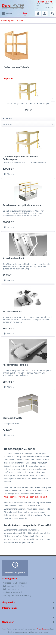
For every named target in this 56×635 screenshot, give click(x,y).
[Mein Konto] (45, 13)
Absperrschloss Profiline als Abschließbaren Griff (25, 497)
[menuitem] (7, 13)
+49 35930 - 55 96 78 (44, 2)
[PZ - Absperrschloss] (28, 298)
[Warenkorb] (26, 13)
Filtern (8, 118)
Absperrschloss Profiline (15, 364)
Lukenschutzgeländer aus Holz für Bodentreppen (28, 103)
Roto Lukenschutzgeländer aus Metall (22, 205)
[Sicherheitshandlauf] (28, 244)
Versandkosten (42, 629)
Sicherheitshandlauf (13, 258)
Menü (9, 13)
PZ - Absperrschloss (13, 311)
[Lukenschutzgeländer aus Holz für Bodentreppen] (28, 92)
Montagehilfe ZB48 (12, 418)
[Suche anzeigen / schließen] (52, 13)
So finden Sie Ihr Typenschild (15, 573)
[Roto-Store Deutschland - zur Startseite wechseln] (12, 6)
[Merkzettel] (38, 13)
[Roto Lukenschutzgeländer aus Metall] (28, 191)
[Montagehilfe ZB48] (28, 404)
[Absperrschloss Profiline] (28, 351)
